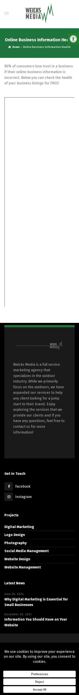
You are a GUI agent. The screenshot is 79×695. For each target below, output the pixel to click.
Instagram (23, 497)
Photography (15, 543)
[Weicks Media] (39, 13)
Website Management (22, 567)
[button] (73, 39)
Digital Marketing (19, 527)
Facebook (23, 486)
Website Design (17, 559)
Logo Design (14, 535)
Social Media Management (26, 551)
